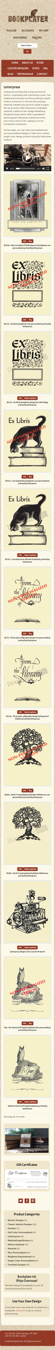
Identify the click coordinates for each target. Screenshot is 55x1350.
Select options (30, 398)
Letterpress (14, 1236)
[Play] (7, 168)
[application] (27, 157)
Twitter (20, 1201)
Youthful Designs (17, 1265)
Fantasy (12, 1228)
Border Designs (16, 1220)
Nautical (12, 1249)
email (23, 1336)
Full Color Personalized (20, 1232)
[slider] (25, 168)
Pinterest (33, 1201)
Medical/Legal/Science (19, 1241)
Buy (30, 241)
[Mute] (43, 168)
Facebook (27, 1201)
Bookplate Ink (28, 16)
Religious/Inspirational (20, 1257)
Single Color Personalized (21, 1261)
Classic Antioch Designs (20, 1224)
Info (24, 241)
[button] (27, 157)
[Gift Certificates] (27, 1188)
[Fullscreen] (47, 168)
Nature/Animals (16, 1245)
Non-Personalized (17, 1253)
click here (20, 1310)
